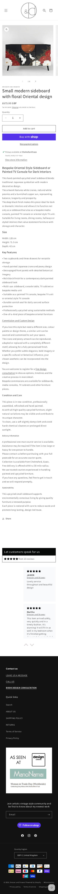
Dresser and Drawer (17, 882)
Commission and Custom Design (18, 320)
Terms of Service (14, 731)
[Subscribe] (48, 814)
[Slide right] (35, 81)
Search (9, 704)
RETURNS (10, 724)
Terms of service (29, 887)
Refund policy (49, 882)
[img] (11, 558)
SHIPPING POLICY (14, 718)
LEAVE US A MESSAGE (17, 675)
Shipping (15, 107)
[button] (6, 10)
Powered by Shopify (33, 882)
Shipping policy (45, 887)
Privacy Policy (12, 738)
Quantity (6, 112)
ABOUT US (11, 711)
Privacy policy (15, 887)
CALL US (10, 681)
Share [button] (8, 518)
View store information (16, 159)
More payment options (29, 144)
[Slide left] (22, 81)
